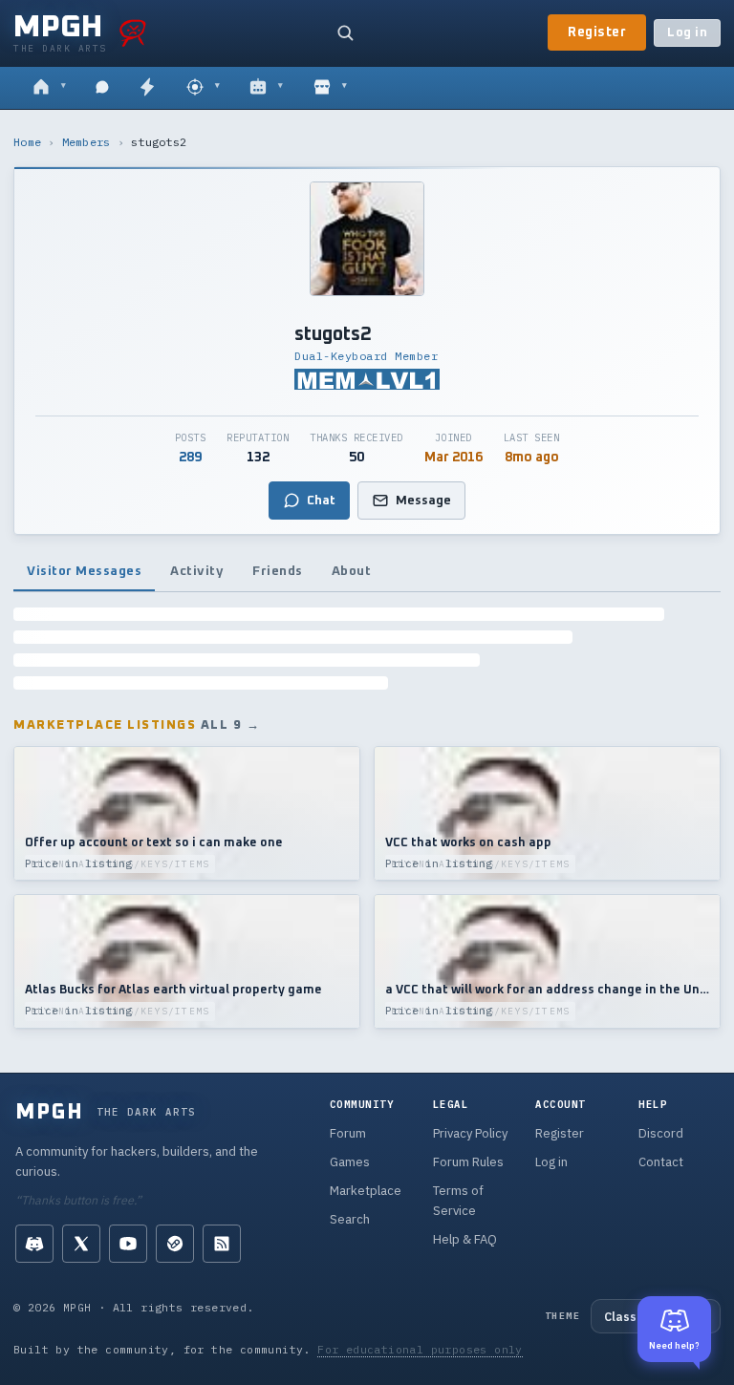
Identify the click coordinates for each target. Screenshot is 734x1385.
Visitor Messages (84, 571)
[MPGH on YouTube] (128, 1244)
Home (27, 142)
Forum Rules (468, 1162)
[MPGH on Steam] (175, 1244)
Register (597, 32)
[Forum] (49, 88)
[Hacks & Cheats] (203, 88)
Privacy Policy (470, 1133)
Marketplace (365, 1191)
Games (350, 1162)
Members (86, 142)
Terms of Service (458, 1201)
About (352, 571)
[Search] (345, 32)
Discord (660, 1133)
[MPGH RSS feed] (222, 1244)
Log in (687, 33)
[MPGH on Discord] (34, 1244)
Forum (348, 1133)
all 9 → (231, 725)
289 (190, 457)
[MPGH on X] (81, 1244)
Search (350, 1219)
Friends (277, 571)
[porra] (133, 32)
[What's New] (147, 88)
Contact (660, 1162)
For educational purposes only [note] (420, 1349)
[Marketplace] (330, 88)
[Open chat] (102, 88)
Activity (197, 571)
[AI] (266, 88)
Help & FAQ (465, 1239)
